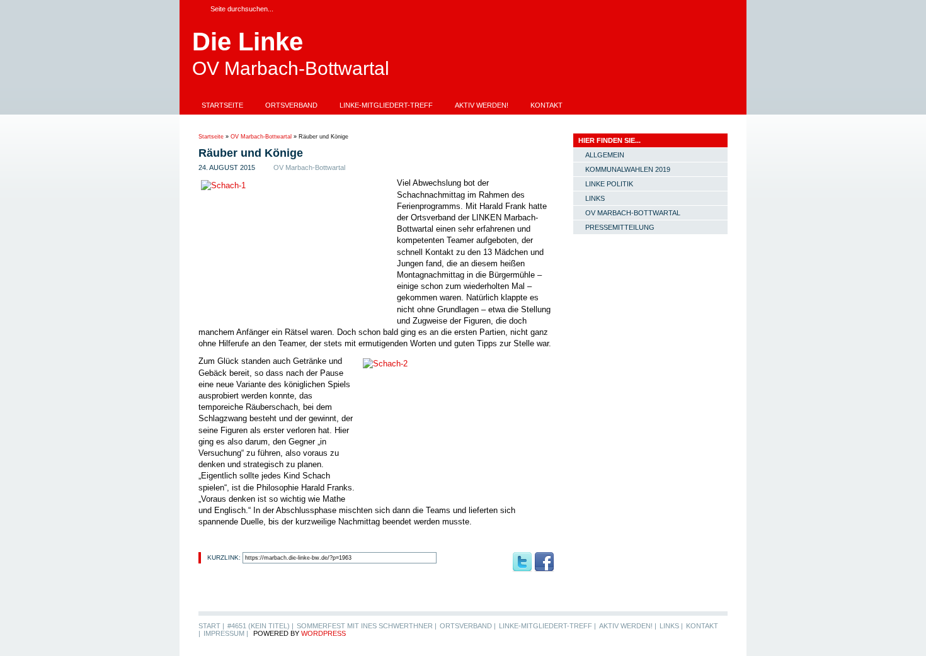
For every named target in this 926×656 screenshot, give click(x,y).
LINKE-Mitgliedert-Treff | (547, 626)
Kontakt (546, 105)
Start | (211, 626)
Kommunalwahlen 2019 (627, 169)
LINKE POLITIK (609, 184)
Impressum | (225, 633)
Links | (671, 626)
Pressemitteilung (619, 227)
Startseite (222, 105)
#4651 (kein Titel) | (260, 626)
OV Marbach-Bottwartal (261, 136)
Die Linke (247, 41)
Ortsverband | (468, 626)
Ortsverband (291, 105)
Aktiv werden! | (627, 626)
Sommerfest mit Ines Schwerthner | (367, 626)
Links (595, 198)
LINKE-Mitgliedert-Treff (386, 105)
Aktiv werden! (481, 105)
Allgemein (604, 155)
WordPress (323, 633)
